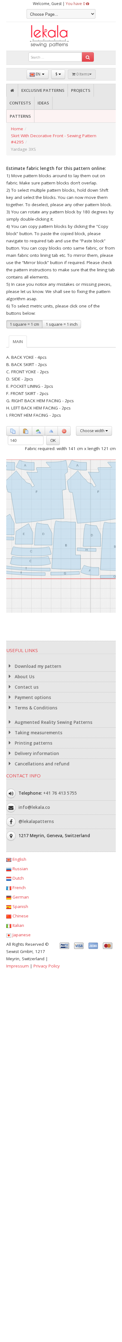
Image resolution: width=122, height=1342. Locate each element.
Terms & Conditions (35, 708)
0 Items (82, 74)
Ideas (43, 103)
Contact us (25, 687)
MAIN (18, 341)
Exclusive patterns (42, 90)
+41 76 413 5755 (60, 793)
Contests (20, 103)
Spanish (19, 906)
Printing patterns (32, 743)
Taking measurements (37, 733)
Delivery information (36, 753)
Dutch (17, 878)
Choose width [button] (92, 430)
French (18, 887)
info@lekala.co (34, 807)
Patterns (20, 116)
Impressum (17, 966)
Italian (17, 925)
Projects (80, 90)
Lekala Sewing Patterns (61, 36)
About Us (23, 676)
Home (17, 129)
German (20, 897)
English (18, 859)
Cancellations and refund (41, 764)
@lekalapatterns (36, 821)
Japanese (21, 935)
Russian (19, 868)
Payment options (32, 697)
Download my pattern (37, 666)
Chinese (19, 916)
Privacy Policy (46, 966)
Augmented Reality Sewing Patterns (52, 722)
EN (38, 74)
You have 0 (76, 3)
